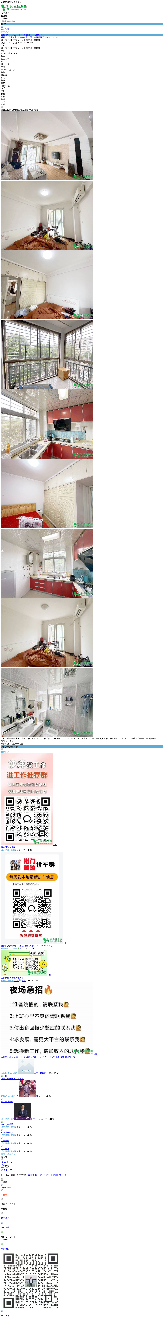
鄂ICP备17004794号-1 (56, 1175)
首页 (3, 35)
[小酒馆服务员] (2, 1130)
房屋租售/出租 (7, 1096)
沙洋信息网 (21, 1175)
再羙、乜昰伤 (40, 1073)
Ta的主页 (5, 1165)
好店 (18, 35)
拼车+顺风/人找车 (9, 948)
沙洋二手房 (11, 35)
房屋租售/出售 (7, 980)
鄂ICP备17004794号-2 (37, 1175)
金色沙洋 (39, 35)
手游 (23, 35)
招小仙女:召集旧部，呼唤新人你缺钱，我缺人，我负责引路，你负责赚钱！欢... (39, 1057)
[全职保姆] (2, 1138)
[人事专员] (2, 1146)
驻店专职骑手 (7, 1124)
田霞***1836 (37, 1119)
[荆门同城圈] (14, 11)
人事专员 (5, 1149)
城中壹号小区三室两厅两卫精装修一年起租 (39, 37)
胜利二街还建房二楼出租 (12, 1079)
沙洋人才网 (8, 847)
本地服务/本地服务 (9, 1073)
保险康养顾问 (7, 1101)
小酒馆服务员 (7, 1132)
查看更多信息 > (8, 1154)
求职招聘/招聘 (7, 850)
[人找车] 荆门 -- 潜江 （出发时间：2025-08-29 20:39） (27, 946)
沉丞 (18, 850)
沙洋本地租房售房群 (12, 978)
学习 (32, 35)
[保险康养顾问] (2, 1099)
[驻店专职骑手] (2, 1122)
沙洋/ (16, 980)
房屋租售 (12, 37)
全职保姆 (5, 1140)
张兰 (38, 1096)
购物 (28, 35)
